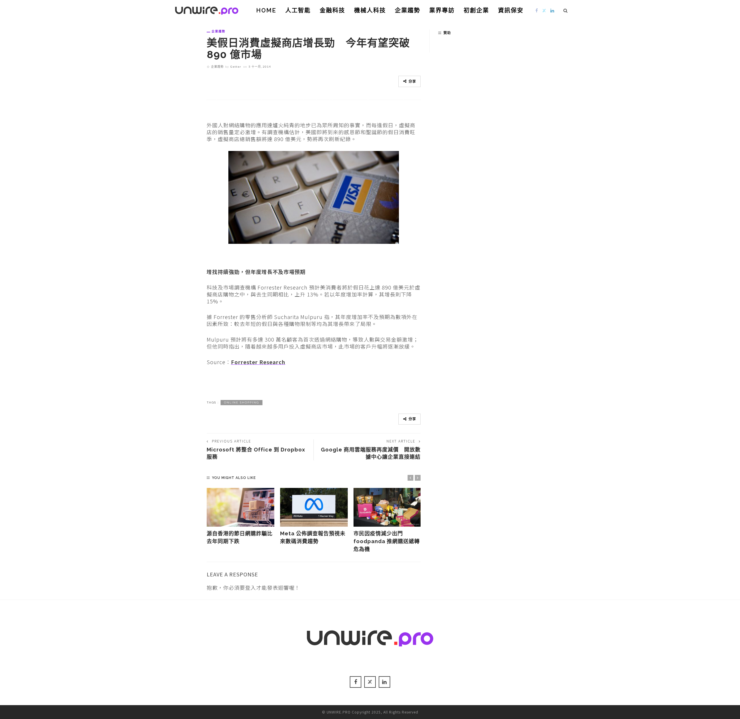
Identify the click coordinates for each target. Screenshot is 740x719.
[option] (240, 516)
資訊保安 (510, 10)
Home (266, 10)
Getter (235, 66)
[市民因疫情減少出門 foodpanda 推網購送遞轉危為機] (387, 507)
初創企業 (476, 10)
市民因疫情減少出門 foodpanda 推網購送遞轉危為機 (387, 541)
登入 (250, 587)
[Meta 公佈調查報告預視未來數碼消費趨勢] (314, 507)
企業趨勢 (407, 10)
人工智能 (298, 10)
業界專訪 (442, 10)
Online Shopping (241, 402)
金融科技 (332, 10)
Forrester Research (258, 362)
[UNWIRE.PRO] (207, 9)
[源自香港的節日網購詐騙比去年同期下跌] (240, 507)
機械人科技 (370, 10)
